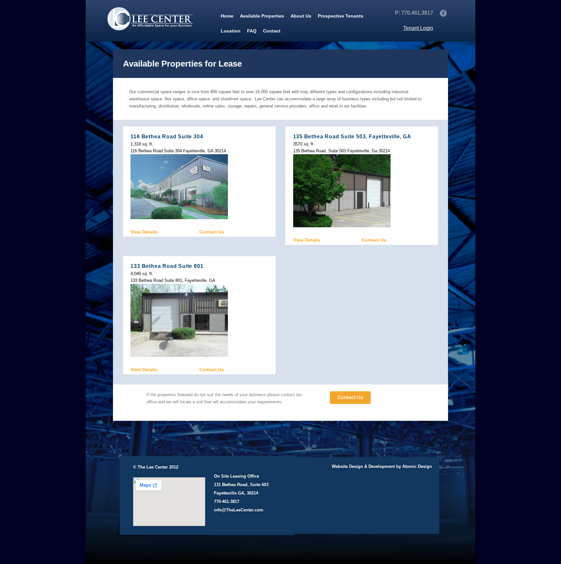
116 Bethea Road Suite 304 (167, 136)
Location (231, 30)
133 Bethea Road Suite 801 (167, 266)
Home (227, 16)
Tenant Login (418, 28)
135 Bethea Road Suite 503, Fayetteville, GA (352, 136)
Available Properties (262, 16)
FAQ (251, 30)
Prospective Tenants (340, 16)
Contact (271, 30)
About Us (301, 16)
